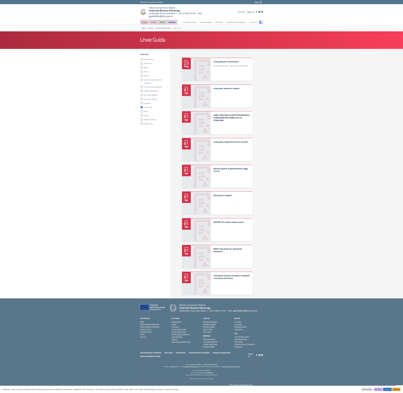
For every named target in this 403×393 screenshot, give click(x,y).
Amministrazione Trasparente (236, 22)
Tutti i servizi (207, 331)
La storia (174, 339)
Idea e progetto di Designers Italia (241, 385)
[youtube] (259, 12)
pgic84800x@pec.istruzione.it (231, 366)
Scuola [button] (144, 22)
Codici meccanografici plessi (181, 342)
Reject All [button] (396, 389)
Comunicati (253, 22)
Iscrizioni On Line (146, 331)
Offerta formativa (209, 339)
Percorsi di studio (209, 326)
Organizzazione (176, 337)
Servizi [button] (153, 22)
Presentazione (176, 321)
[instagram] (262, 12)
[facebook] (257, 12)
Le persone (175, 326)
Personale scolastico (210, 321)
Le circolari (238, 324)
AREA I (146, 67)
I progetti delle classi (210, 344)
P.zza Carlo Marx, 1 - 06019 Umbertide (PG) (204, 364)
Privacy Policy (181, 352)
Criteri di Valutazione (151, 91)
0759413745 (174, 366)
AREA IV (147, 75)
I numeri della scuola (178, 329)
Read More (378, 389)
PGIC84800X (209, 372)
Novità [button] (162, 22)
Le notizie (237, 321)
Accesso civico (149, 59)
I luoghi (174, 324)
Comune (143, 337)
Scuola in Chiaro (145, 329)
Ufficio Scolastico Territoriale (149, 326)
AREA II (146, 71)
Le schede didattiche (210, 341)
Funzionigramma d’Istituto (180, 334)
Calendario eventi (240, 326)
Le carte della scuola (189, 22)
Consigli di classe (209, 346)
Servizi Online (208, 329)
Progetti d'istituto (150, 119)
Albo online (148, 63)
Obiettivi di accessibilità (221, 352)
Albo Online (219, 22)
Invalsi (142, 334)
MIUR (142, 321)
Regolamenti (148, 123)
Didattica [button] (172, 22)
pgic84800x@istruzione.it (191, 366)
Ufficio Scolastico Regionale (149, 324)
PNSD (146, 111)
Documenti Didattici (150, 95)
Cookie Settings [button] (367, 389)
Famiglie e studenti (209, 324)
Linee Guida (148, 107)
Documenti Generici (150, 99)
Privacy (146, 115)
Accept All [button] (387, 389)
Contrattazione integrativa (153, 87)
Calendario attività (206, 22)
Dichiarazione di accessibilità (199, 352)
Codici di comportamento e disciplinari (153, 80)
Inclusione (147, 103)
